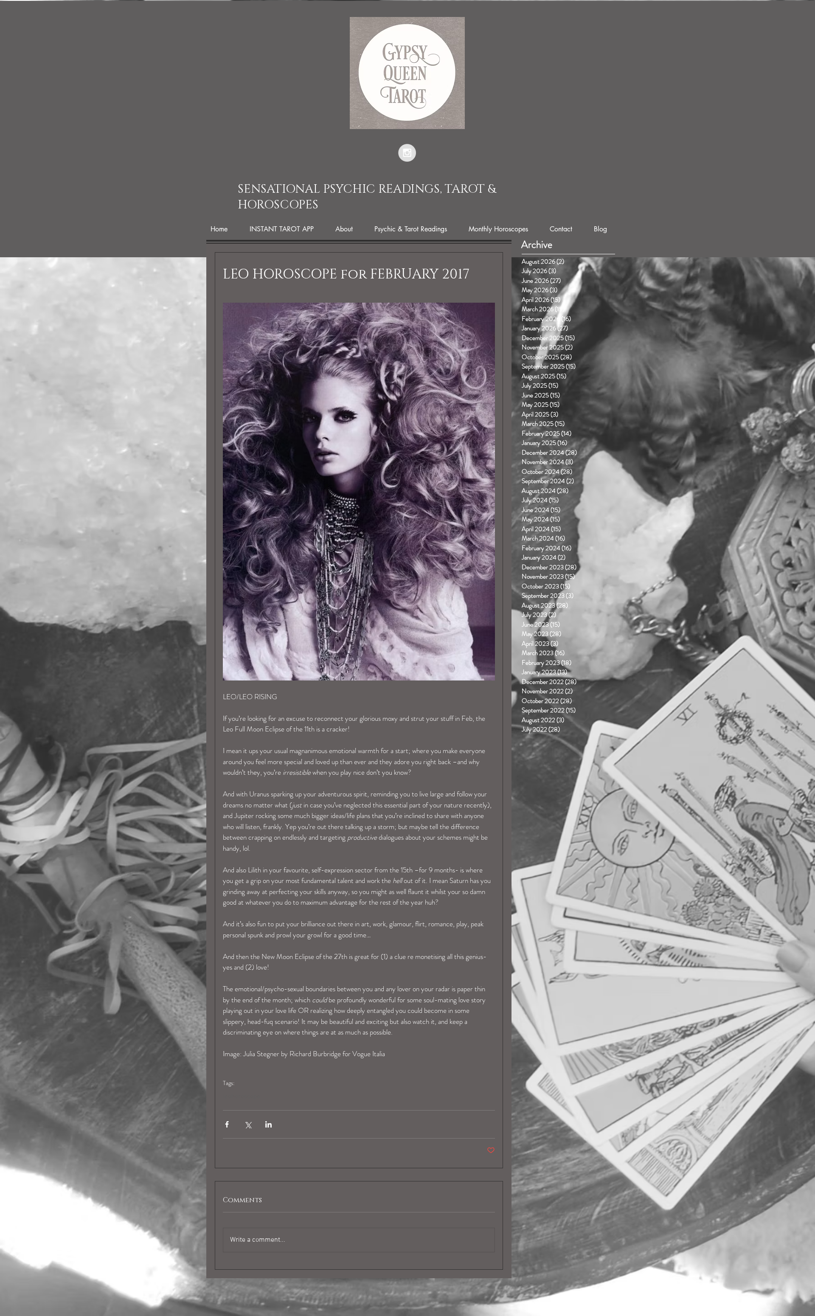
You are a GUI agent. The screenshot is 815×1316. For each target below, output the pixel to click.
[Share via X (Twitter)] (248, 1124)
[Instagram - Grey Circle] (407, 153)
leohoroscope (241, 1096)
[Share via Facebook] (227, 1124)
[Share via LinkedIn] (268, 1124)
